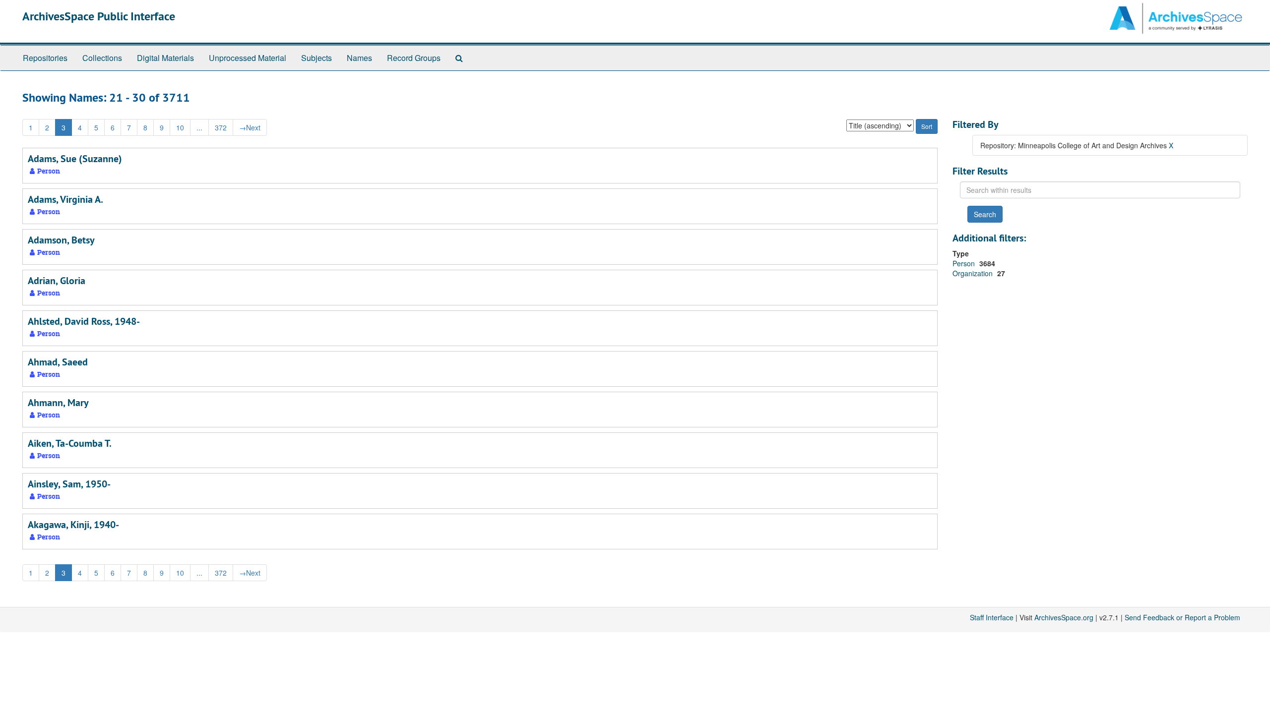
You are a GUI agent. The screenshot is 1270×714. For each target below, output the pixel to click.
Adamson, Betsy (61, 240)
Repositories (45, 57)
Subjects (316, 57)
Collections (102, 57)
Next (249, 127)
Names (359, 57)
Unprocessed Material (247, 57)
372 (221, 127)
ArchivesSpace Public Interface (98, 16)
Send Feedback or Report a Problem (1182, 617)
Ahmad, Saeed (58, 362)
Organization (973, 273)
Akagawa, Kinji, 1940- (73, 524)
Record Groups (414, 57)
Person (964, 263)
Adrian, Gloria (56, 280)
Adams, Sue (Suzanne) (75, 158)
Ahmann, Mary (58, 402)
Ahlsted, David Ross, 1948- (84, 321)
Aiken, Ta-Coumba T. (70, 443)
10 (180, 127)
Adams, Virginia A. (65, 199)
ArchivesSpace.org (1063, 617)
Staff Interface (992, 617)
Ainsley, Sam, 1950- (69, 483)
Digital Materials (165, 57)
